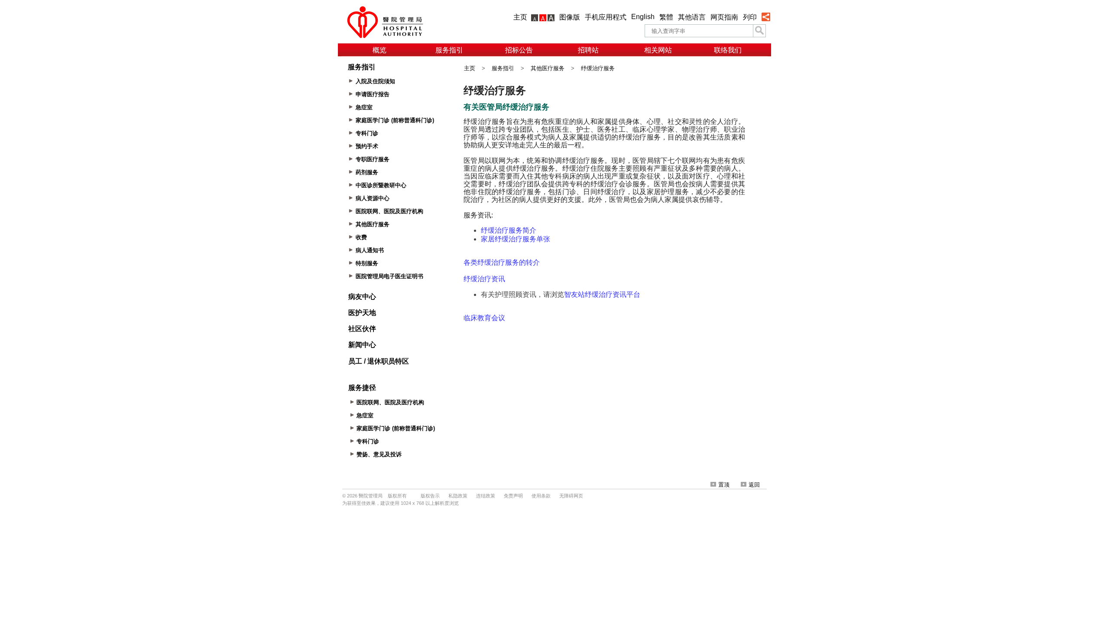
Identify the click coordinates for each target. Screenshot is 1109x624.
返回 (754, 484)
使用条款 (541, 495)
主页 (520, 17)
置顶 (724, 484)
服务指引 (449, 50)
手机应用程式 (605, 17)
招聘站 (588, 50)
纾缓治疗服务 (598, 68)
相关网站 (658, 50)
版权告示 (430, 495)
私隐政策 (457, 495)
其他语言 (692, 17)
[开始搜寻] (759, 30)
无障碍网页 (571, 495)
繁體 (666, 17)
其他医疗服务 (547, 68)
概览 (379, 50)
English (643, 16)
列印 (750, 17)
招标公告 (519, 50)
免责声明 (513, 495)
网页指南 (724, 17)
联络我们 (728, 50)
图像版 (569, 17)
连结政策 (485, 495)
